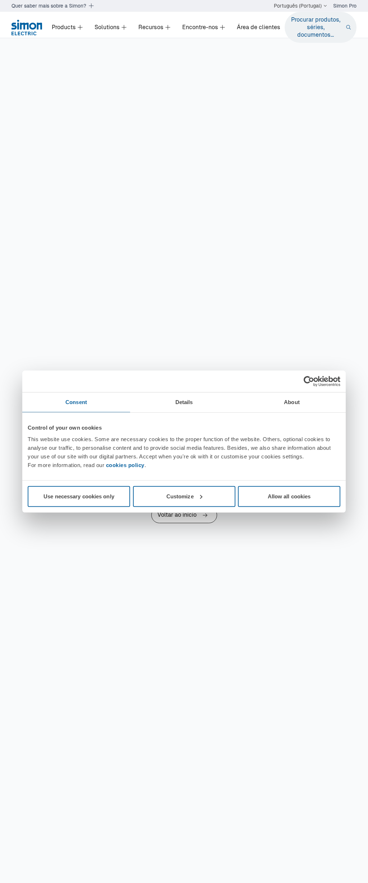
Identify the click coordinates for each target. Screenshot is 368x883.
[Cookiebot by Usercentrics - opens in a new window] (308, 381)
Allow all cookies (289, 496)
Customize (180, 496)
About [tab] (292, 402)
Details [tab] (184, 402)
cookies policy (125, 465)
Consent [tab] (76, 402)
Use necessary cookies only (78, 496)
